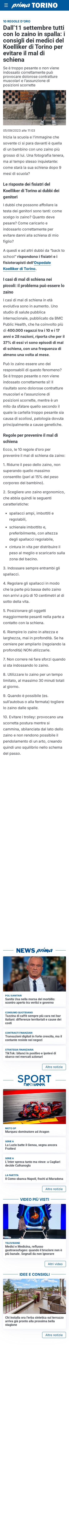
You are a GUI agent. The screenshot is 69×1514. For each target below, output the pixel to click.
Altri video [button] (55, 1264)
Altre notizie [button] (54, 1067)
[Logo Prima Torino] (35, 5)
